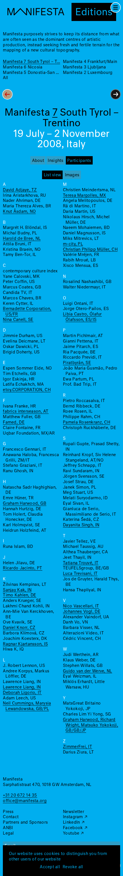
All (5, 78)
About (38, 161)
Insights (55, 161)
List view (52, 175)
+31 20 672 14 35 (20, 795)
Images (72, 175)
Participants (79, 161)
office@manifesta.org (24, 801)
